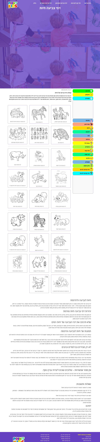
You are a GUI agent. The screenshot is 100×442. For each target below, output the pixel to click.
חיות (88, 128)
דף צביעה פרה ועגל (39, 291)
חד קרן (88, 91)
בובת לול (87, 143)
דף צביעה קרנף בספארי (61, 186)
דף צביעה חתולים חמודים (39, 165)
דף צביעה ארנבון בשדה (61, 206)
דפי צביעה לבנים (85, 169)
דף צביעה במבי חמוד (17, 206)
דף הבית (69, 89)
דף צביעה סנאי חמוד (39, 206)
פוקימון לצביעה (45, 438)
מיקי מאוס (87, 166)
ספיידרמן (87, 124)
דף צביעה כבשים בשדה (17, 271)
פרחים (88, 139)
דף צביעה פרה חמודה (17, 229)
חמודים (87, 98)
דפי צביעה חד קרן (65, 434)
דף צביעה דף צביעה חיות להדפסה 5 (18, 185)
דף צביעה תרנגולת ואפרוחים (17, 142)
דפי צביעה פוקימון (61, 3)
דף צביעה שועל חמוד (60, 229)
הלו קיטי (87, 151)
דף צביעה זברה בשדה (39, 229)
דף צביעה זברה (39, 122)
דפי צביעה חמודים (46, 3)
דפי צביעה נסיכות (65, 438)
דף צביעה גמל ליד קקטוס (39, 271)
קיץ (89, 135)
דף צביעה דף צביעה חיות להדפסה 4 (18, 249)
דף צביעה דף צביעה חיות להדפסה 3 (61, 291)
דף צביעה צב (61, 142)
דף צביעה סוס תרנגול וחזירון (61, 121)
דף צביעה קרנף (17, 164)
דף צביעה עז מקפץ (39, 250)
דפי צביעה (87, 3)
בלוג (34, 3)
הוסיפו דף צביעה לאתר (84, 434)
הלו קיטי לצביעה (45, 434)
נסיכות (88, 120)
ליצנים (88, 132)
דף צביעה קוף (39, 186)
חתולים (87, 162)
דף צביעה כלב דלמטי (60, 165)
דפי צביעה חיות (66, 440)
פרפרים (87, 147)
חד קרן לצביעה (76, 3)
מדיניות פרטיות (87, 440)
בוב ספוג (87, 154)
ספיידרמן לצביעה (44, 436)
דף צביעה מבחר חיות (39, 142)
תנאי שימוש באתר (86, 438)
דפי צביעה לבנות (85, 173)
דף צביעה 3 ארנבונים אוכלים (61, 271)
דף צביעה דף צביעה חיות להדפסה (17, 121)
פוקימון (87, 94)
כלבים (88, 158)
